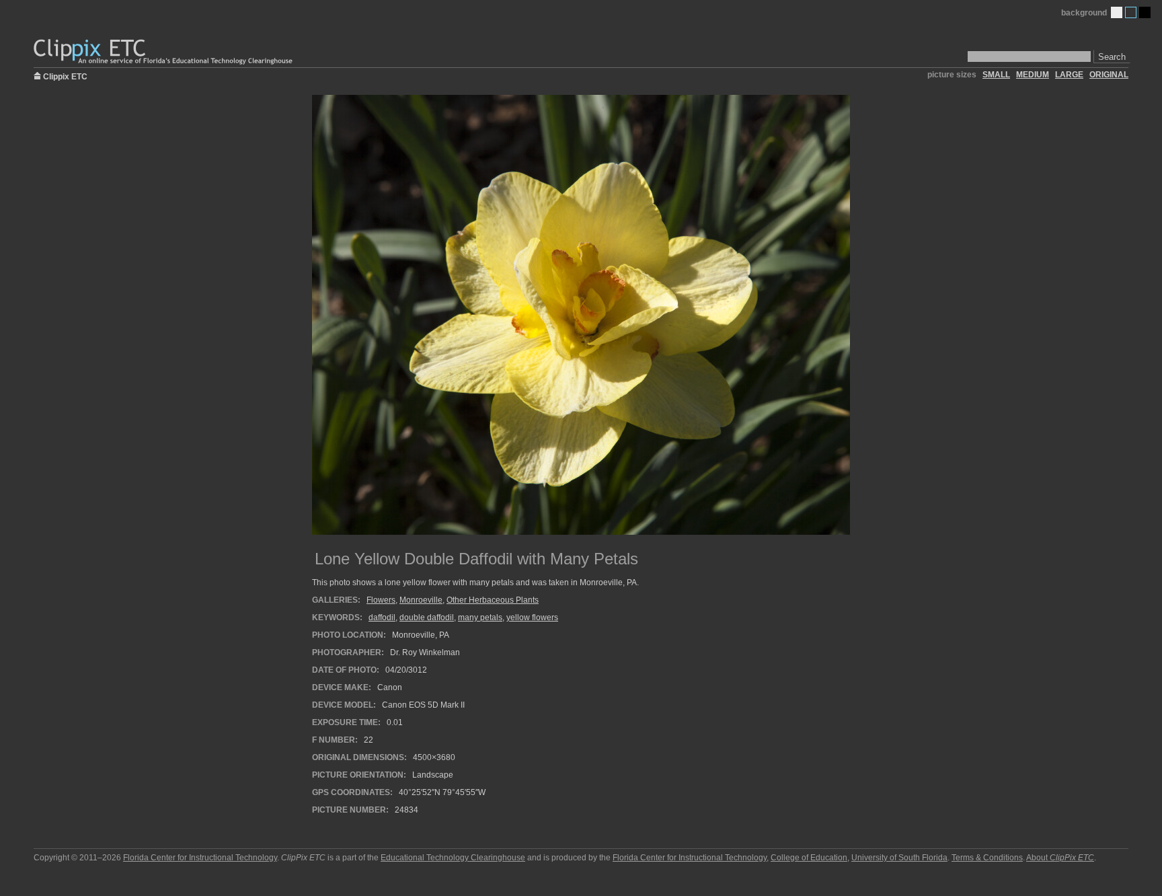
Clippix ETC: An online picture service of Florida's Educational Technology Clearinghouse (164, 52)
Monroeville (420, 600)
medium (1032, 74)
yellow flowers (532, 617)
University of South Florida (899, 857)
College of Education (809, 857)
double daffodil (426, 617)
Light (1116, 12)
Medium (1130, 12)
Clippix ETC (65, 75)
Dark (1145, 12)
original (1108, 74)
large (1069, 74)
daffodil (382, 617)
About (1060, 857)
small (996, 74)
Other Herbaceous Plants (493, 600)
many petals (480, 617)
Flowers (380, 600)
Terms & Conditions (987, 857)
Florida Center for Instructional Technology (200, 857)
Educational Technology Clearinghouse (453, 857)
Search (1112, 57)
